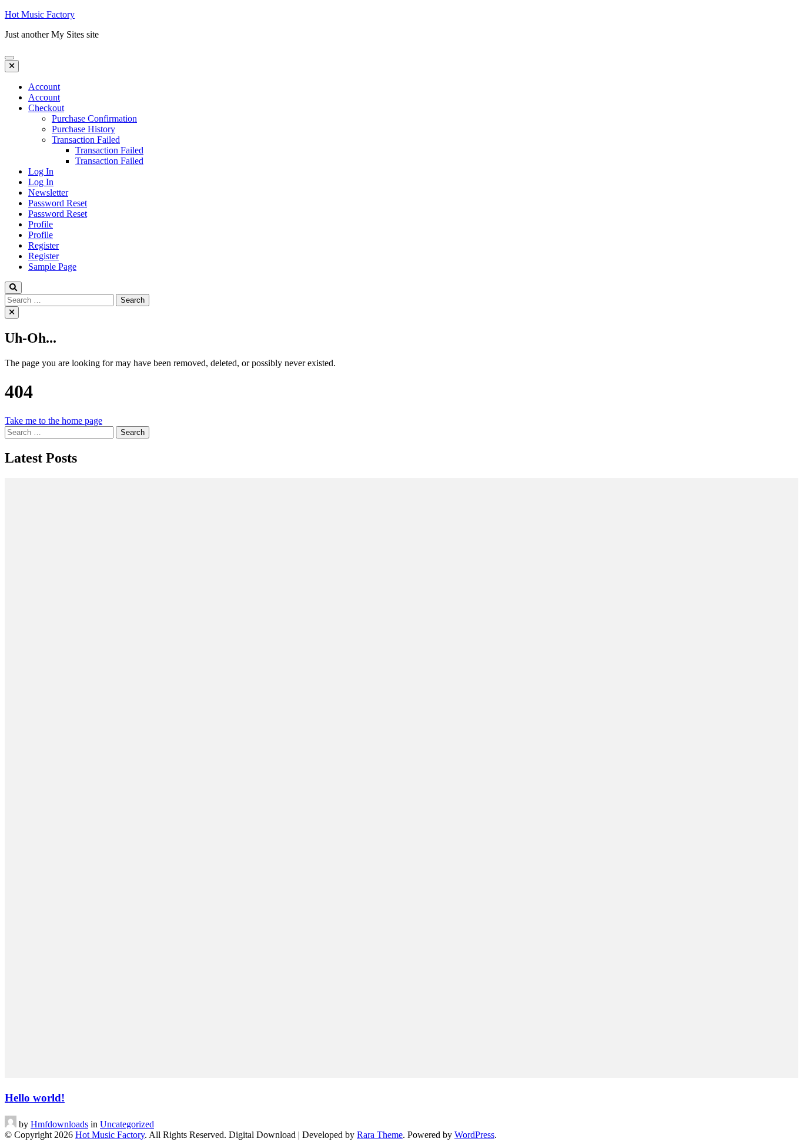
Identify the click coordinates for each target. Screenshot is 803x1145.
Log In (40, 171)
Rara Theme (380, 1135)
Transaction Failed (86, 140)
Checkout (46, 108)
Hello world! (35, 1098)
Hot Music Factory (40, 14)
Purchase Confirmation (94, 118)
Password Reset (57, 203)
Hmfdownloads (59, 1124)
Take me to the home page (53, 421)
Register (43, 245)
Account (44, 87)
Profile (40, 224)
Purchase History (83, 129)
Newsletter (48, 192)
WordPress (474, 1135)
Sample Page (52, 267)
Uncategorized (127, 1124)
